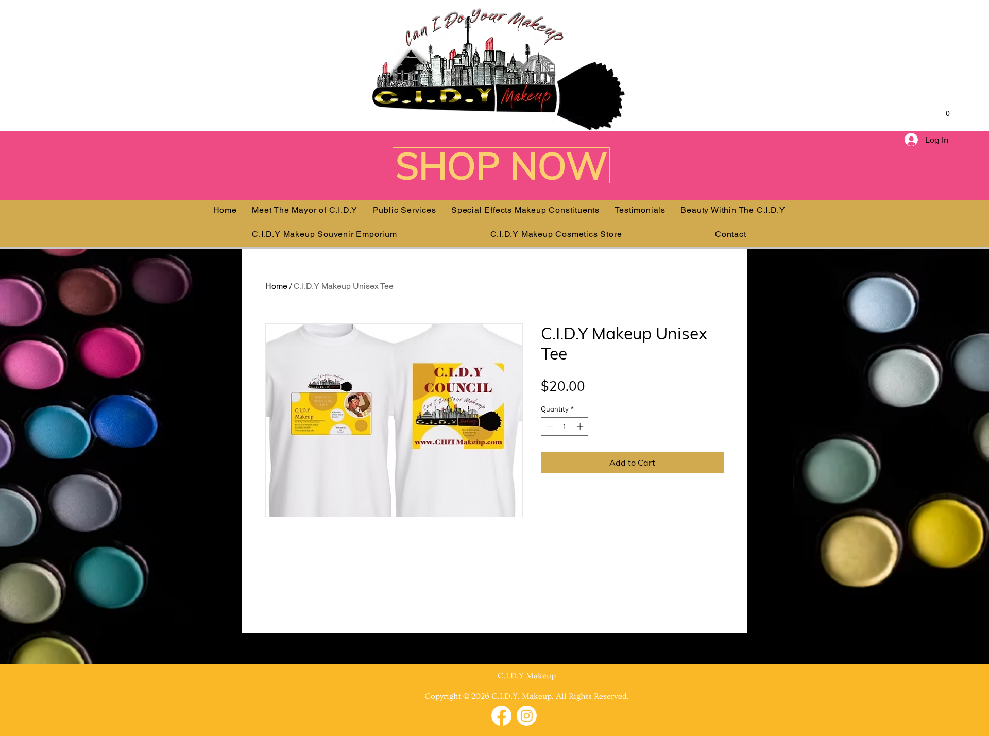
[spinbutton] (565, 426)
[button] (942, 113)
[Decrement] (548, 426)
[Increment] (581, 426)
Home (276, 286)
